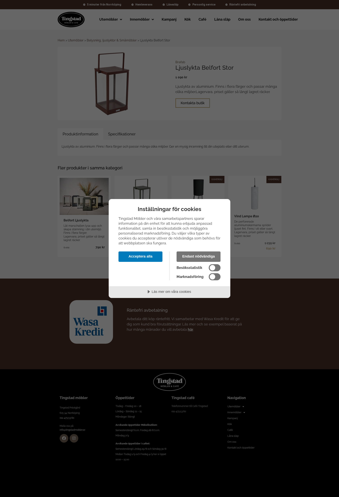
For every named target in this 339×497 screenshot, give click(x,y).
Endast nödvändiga (198, 256)
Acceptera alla (140, 256)
